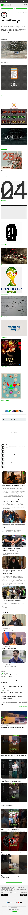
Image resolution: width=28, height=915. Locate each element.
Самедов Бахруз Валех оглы (9, 666)
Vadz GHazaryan (4, 175)
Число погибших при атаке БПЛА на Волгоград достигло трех (13, 681)
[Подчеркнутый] (8, 419)
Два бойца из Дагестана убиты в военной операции (11, 687)
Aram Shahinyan (4, 149)
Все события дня (23, 706)
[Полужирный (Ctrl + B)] (3, 419)
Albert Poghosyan (4, 294)
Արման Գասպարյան (6, 366)
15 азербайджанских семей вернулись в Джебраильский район (12, 600)
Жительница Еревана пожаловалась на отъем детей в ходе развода (13, 485)
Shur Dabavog (3, 200)
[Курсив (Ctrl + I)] (6, 419)
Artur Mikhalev (4, 337)
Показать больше (14, 880)
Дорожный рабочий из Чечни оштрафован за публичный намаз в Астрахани (12, 727)
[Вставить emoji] (14, 419)
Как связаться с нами (12, 892)
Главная (2, 9)
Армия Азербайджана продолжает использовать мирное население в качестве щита (15, 446)
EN (4, 1)
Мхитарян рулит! (10, 462)
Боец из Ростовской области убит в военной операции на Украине (12, 675)
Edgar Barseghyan (4, 244)
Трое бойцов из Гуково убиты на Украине (11, 692)
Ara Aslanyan (4, 95)
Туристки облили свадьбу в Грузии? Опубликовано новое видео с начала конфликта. (13, 830)
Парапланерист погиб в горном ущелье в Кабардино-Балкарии (11, 697)
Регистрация (14, 432)
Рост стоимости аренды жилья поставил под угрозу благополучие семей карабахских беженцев (13, 525)
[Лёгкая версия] (6, 1)
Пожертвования (24, 892)
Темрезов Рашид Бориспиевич (10, 630)
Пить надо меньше (10, 466)
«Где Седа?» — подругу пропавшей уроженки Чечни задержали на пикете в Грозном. (12, 780)
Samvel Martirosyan (5, 400)
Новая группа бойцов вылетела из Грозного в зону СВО (14, 703)
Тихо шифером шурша (11, 454)
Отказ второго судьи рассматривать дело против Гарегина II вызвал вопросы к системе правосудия (12, 571)
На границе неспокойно (11, 450)
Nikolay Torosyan (4, 264)
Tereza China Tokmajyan (6, 316)
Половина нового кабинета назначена (14, 458)
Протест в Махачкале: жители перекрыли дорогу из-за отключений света (13, 804)
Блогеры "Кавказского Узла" (11, 9)
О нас (2, 892)
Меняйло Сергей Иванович (9, 648)
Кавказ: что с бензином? (7, 8)
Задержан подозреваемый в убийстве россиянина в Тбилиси (11, 549)
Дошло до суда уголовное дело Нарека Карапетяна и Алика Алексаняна (12, 500)
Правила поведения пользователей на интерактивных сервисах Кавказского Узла (14, 907)
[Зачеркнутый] (11, 419)
